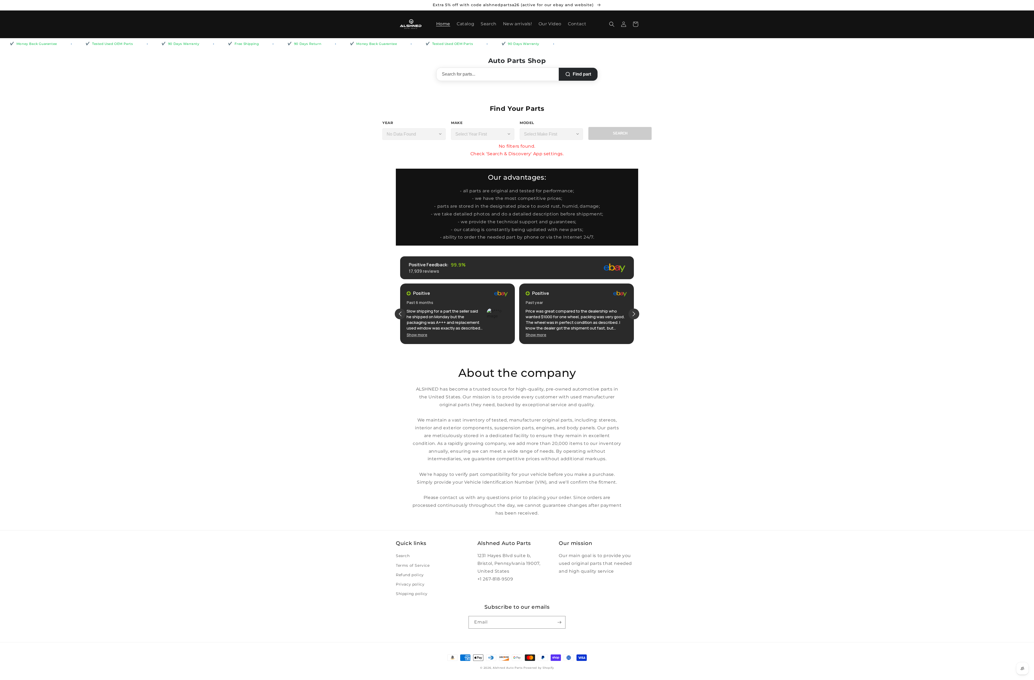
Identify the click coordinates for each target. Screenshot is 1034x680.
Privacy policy (410, 584)
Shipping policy (412, 593)
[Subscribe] (559, 622)
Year (387, 123)
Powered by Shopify (538, 668)
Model (527, 123)
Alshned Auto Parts (508, 668)
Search (620, 133)
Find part (582, 74)
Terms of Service (413, 565)
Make (457, 123)
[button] (612, 24)
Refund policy (410, 574)
